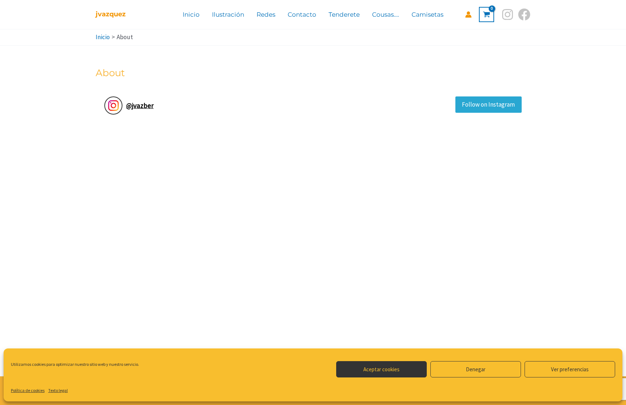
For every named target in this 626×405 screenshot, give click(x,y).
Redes (265, 14)
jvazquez (111, 14)
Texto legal (58, 390)
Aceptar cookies (381, 369)
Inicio (191, 14)
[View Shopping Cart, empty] (486, 14)
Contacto (302, 14)
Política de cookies (28, 390)
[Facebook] (524, 14)
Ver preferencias (570, 369)
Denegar (475, 369)
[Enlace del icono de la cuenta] (468, 14)
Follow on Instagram (488, 104)
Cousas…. (385, 14)
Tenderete (344, 14)
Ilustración (228, 14)
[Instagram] (507, 14)
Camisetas (427, 14)
